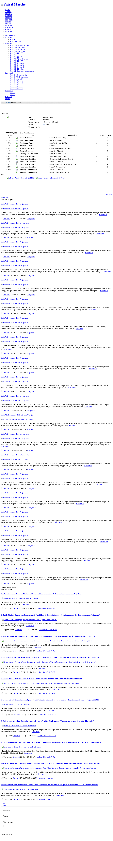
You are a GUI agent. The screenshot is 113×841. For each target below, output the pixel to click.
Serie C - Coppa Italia (17, 47)
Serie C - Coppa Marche (18, 51)
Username (6, 810)
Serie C (12, 95)
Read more (103, 215)
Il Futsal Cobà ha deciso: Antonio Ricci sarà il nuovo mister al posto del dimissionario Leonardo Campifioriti (41, 679)
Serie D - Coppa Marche (18, 75)
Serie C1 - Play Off (16, 53)
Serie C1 (13, 55)
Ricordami (9, 822)
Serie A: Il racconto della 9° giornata (14, 242)
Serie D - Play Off (16, 79)
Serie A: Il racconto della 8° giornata (14, 261)
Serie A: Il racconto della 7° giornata (14, 280)
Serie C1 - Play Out (16, 57)
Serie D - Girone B (16, 83)
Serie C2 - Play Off (16, 61)
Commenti (6, 219)
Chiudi (3, 805)
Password (6, 816)
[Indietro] (109, 194)
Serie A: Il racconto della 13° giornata (15, 396)
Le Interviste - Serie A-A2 (46, 608)
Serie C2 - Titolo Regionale (19, 59)
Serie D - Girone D (16, 87)
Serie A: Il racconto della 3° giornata (14, 358)
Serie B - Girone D (16, 41)
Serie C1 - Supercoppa (17, 49)
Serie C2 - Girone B (17, 65)
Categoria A (31, 219)
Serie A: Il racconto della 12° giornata (15, 434)
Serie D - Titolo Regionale (19, 77)
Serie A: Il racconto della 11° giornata (15, 455)
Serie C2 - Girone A (17, 63)
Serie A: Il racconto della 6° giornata (14, 299)
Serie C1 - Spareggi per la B (19, 45)
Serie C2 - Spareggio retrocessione (22, 71)
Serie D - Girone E (16, 89)
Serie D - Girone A (16, 81)
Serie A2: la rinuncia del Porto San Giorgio (17, 415)
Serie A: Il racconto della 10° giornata (15, 223)
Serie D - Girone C (16, 85)
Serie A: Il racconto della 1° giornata (14, 204)
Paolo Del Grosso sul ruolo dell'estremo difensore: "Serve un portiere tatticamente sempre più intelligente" (41, 594)
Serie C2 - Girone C (17, 67)
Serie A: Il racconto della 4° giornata (14, 337)
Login (3, 803)
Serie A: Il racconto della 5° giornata (14, 318)
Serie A (12, 39)
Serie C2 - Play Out (16, 69)
